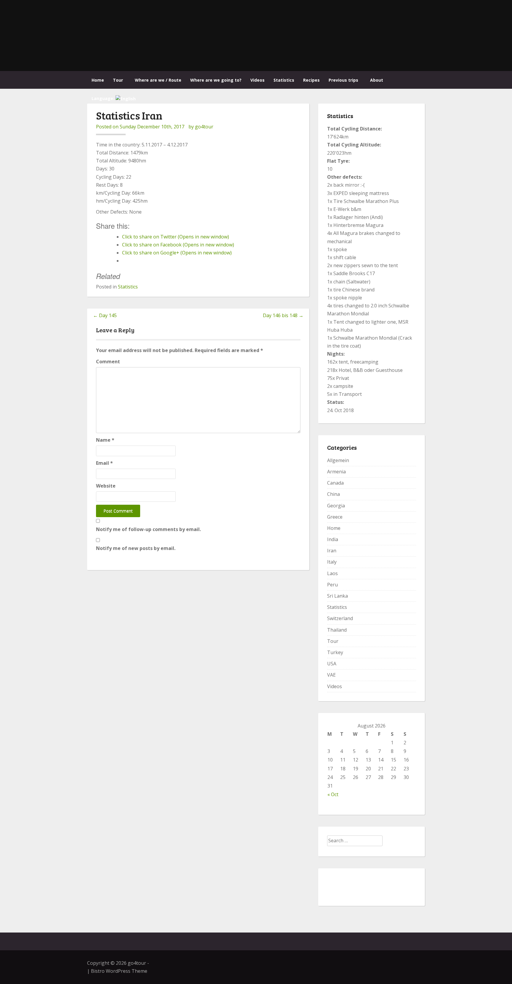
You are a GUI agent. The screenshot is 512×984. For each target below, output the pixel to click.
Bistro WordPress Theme (119, 971)
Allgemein (338, 460)
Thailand (337, 630)
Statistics (283, 80)
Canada (335, 483)
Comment (108, 361)
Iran (331, 550)
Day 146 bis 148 (283, 315)
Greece (335, 517)
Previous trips (343, 80)
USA (331, 663)
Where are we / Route (158, 80)
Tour (118, 80)
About (376, 80)
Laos (332, 573)
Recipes (311, 80)
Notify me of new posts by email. (135, 548)
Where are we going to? (215, 80)
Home (98, 80)
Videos (257, 80)
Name (105, 440)
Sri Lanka (337, 596)
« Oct (332, 794)
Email (104, 463)
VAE (331, 675)
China (333, 494)
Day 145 (105, 315)
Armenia (336, 471)
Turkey (335, 652)
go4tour (204, 126)
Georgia (336, 505)
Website (106, 486)
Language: (104, 98)
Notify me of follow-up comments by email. (148, 529)
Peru (332, 584)
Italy (332, 562)
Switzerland (340, 618)
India (332, 539)
